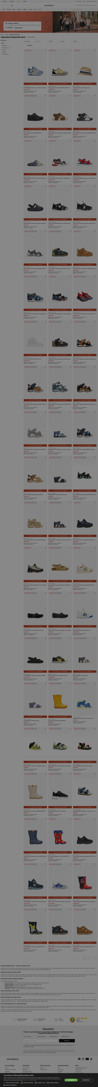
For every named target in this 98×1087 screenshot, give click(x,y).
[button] (33, 1085)
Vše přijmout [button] (71, 1080)
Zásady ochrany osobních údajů (29, 1080)
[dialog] (49, 543)
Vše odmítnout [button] (86, 1080)
